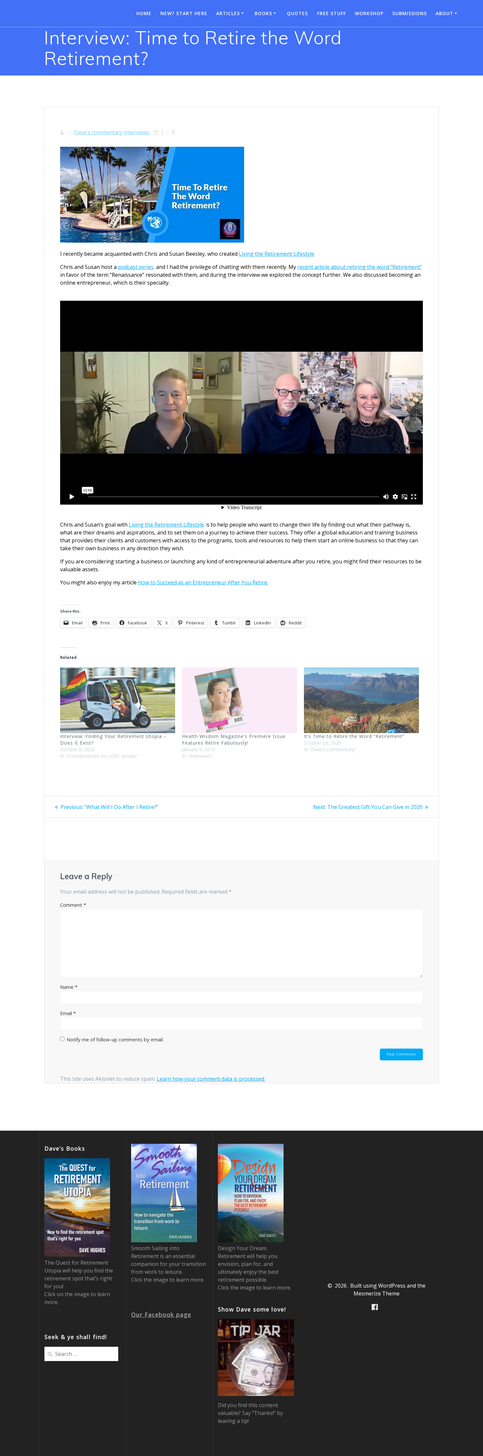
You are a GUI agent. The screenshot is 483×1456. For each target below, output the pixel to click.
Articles (228, 13)
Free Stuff (331, 13)
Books (263, 13)
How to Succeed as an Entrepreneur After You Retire (202, 582)
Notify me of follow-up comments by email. (115, 1039)
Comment (73, 905)
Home (143, 13)
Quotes (297, 13)
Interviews (137, 132)
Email (68, 1013)
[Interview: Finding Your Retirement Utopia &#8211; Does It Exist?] (117, 700)
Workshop (369, 13)
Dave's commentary (98, 132)
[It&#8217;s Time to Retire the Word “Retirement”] (361, 700)
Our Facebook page (161, 1314)
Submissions (409, 13)
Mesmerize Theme (377, 1293)
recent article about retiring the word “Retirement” (359, 267)
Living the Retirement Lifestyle (276, 253)
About (444, 13)
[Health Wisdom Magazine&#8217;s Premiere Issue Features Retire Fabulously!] (239, 700)
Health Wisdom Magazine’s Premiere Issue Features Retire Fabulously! (234, 739)
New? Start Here (183, 13)
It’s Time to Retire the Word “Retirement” (354, 736)
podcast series (135, 267)
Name (69, 987)
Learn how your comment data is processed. (211, 1078)
